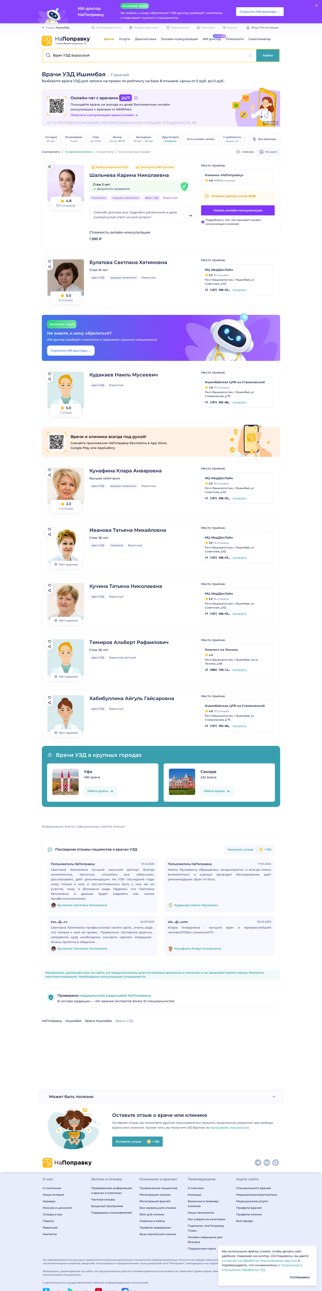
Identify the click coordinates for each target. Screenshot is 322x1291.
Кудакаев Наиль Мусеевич (123, 375)
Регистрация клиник (155, 1194)
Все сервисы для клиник (158, 1207)
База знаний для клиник (158, 1234)
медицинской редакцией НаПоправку (114, 995)
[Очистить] (250, 55)
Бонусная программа (107, 1206)
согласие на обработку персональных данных (260, 1261)
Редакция (50, 1227)
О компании (52, 1188)
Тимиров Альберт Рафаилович (129, 642)
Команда (194, 1194)
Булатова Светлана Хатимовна (128, 262)
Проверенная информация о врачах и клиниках (111, 1190)
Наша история (53, 1194)
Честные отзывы (103, 1199)
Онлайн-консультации (179, 39)
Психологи (235, 39)
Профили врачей (249, 1207)
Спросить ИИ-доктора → (71, 351)
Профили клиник (249, 1214)
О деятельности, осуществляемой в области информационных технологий (95, 1282)
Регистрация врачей (155, 1201)
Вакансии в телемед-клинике (203, 1203)
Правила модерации (155, 1227)
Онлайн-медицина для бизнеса (205, 1239)
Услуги (124, 39)
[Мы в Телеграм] (258, 1162)
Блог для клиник (152, 1214)
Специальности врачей (253, 1188)
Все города (244, 1221)
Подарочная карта (202, 1248)
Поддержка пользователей (111, 1212)
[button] (149, 55)
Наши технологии (201, 1212)
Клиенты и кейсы (152, 1221)
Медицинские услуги (252, 1201)
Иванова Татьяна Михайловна (127, 530)
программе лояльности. (229, 1128)
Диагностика (145, 39)
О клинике (196, 1188)
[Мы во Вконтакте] (267, 1162)
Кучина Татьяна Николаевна (125, 586)
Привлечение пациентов (158, 1188)
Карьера (49, 1201)
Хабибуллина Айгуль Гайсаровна (131, 698)
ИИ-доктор (212, 39)
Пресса (48, 1221)
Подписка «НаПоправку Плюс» (206, 1228)
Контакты (50, 1234)
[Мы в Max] (275, 1162)
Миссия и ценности (57, 1207)
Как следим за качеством (206, 1219)
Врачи (109, 39)
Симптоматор (259, 39)
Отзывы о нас (52, 1214)
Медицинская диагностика (256, 1194)
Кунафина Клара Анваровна (125, 471)
